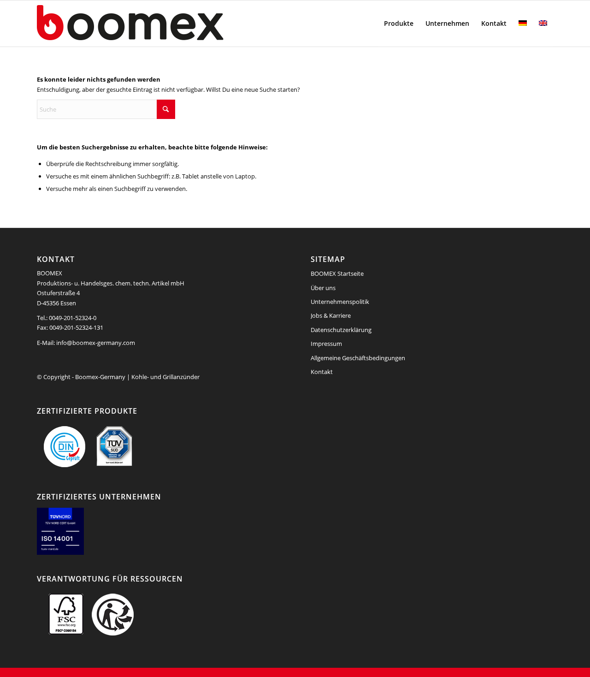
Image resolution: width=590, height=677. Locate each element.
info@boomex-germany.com (95, 342)
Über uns (323, 288)
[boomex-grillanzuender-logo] (152, 23)
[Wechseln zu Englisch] (543, 23)
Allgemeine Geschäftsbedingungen (358, 358)
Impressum (326, 343)
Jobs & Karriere (331, 315)
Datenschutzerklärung (341, 330)
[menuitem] (398, 23)
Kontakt (322, 372)
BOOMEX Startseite (337, 273)
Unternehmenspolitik (340, 301)
